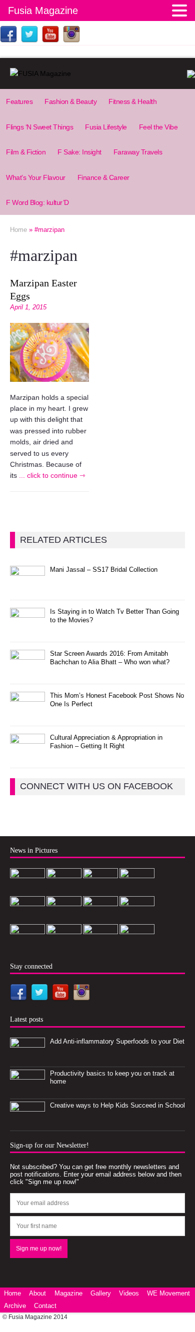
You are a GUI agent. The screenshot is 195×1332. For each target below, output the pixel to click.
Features (19, 101)
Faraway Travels (138, 152)
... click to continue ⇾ (52, 475)
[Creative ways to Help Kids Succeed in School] (27, 1122)
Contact (45, 1306)
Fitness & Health (132, 101)
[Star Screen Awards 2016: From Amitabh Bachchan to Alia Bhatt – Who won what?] (27, 670)
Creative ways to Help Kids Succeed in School (117, 1105)
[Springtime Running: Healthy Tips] (64, 945)
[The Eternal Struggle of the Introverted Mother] (137, 945)
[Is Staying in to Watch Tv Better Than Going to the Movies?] (27, 628)
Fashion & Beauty (70, 101)
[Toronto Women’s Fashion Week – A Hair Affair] (100, 917)
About (37, 1293)
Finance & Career (104, 177)
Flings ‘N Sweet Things (39, 127)
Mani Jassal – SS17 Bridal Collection (104, 569)
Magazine (68, 1293)
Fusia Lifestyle (106, 127)
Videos (129, 1293)
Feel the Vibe (158, 127)
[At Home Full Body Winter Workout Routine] (27, 945)
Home (12, 1293)
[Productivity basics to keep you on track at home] (27, 1090)
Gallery (100, 1293)
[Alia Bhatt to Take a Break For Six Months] (100, 945)
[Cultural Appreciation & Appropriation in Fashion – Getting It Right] (27, 754)
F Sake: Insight (80, 152)
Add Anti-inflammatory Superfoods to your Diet (117, 1041)
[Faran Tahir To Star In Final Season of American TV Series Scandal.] (100, 889)
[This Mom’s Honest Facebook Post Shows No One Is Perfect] (27, 712)
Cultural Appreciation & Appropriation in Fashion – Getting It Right (106, 742)
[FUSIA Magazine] (97, 73)
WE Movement (168, 1293)
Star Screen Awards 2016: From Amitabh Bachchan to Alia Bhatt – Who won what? (110, 658)
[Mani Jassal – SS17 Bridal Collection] (27, 586)
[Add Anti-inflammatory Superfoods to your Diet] (27, 1058)
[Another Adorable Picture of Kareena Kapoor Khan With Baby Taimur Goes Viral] (137, 917)
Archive (15, 1306)
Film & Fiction (26, 152)
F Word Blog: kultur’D (37, 202)
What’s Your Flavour (36, 177)
